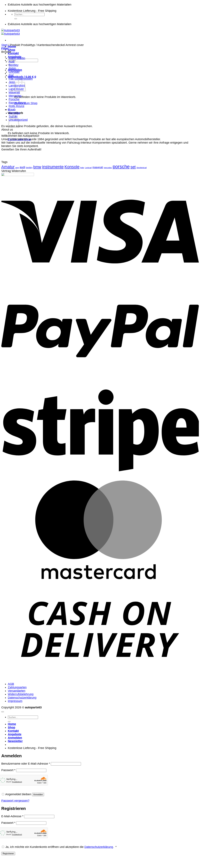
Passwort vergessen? (15, 800)
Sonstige (14, 113)
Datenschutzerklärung (22, 697)
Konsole (72, 167)
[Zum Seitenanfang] (2, 711)
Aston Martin (17, 58)
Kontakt (13, 53)
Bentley (13, 65)
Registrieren (8, 853)
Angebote (14, 734)
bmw (37, 167)
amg (17, 168)
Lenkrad (88, 168)
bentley (29, 167)
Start (4, 45)
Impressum (15, 701)
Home (12, 724)
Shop (11, 50)
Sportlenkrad (141, 168)
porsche (121, 166)
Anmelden (38, 794)
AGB (11, 684)
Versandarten (16, 690)
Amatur (8, 167)
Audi (12, 61)
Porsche (14, 99)
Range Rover (17, 102)
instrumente (53, 167)
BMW (12, 68)
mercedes (108, 168)
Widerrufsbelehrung (20, 694)
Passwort (8, 770)
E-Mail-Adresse (12, 816)
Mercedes (15, 95)
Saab (12, 109)
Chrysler (14, 72)
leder (82, 168)
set (133, 167)
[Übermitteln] (15, 18)
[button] (22, 76)
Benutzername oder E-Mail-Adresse (25, 763)
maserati (97, 167)
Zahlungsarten (17, 687)
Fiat (11, 75)
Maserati (14, 92)
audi (22, 167)
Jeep (12, 82)
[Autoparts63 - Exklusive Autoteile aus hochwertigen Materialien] (10, 32)
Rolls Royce (16, 106)
